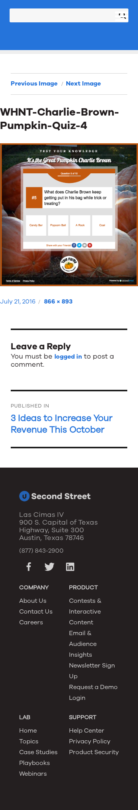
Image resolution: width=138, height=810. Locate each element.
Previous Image (34, 83)
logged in (68, 356)
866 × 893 (58, 301)
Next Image (83, 83)
